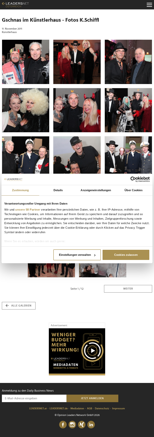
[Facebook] (63, 425)
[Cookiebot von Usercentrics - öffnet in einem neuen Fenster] (133, 179)
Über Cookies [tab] (134, 190)
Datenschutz (102, 408)
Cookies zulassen (126, 254)
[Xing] (81, 425)
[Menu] (149, 4)
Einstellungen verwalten (75, 254)
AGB (89, 408)
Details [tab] (58, 190)
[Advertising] (77, 351)
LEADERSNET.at (38, 408)
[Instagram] (72, 425)
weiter (128, 288)
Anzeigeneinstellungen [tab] (96, 190)
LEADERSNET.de (59, 408)
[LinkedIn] (91, 425)
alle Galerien (21, 305)
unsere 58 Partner (27, 209)
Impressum (118, 408)
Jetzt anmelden (92, 398)
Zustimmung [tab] (20, 190)
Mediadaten (77, 408)
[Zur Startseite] (15, 5)
